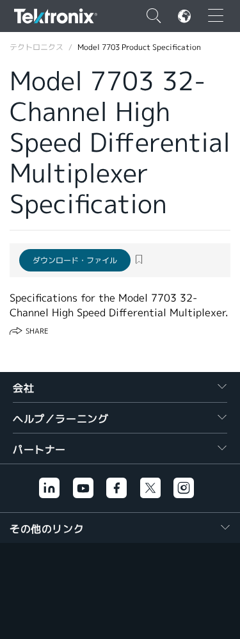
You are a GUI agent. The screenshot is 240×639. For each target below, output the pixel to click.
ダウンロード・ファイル (75, 260)
